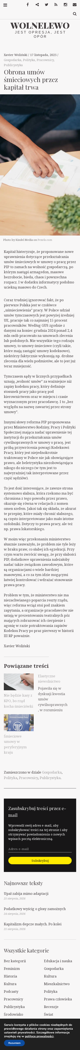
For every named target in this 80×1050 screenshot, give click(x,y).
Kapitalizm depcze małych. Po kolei (32, 924)
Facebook (26, 4)
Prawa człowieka (58, 999)
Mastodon (35, 4)
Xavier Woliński (16, 55)
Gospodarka (12, 60)
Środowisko (13, 1014)
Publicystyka (13, 65)
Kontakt (73, 4)
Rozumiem (14, 1043)
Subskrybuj (40, 861)
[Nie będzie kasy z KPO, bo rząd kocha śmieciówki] (19, 682)
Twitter (45, 4)
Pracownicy (45, 60)
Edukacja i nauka (58, 961)
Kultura (50, 976)
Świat (48, 1014)
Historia (10, 976)
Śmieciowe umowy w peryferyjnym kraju (15, 744)
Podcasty (11, 991)
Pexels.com (45, 240)
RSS (54, 4)
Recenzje (51, 1006)
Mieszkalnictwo (57, 984)
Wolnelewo (40, 25)
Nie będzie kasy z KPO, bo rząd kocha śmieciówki (18, 700)
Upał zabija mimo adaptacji (26, 893)
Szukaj (73, 14)
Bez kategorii (15, 961)
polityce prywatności (39, 1036)
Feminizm (12, 968)
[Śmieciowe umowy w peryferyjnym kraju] (19, 722)
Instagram (64, 4)
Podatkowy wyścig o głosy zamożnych (35, 908)
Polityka (29, 60)
